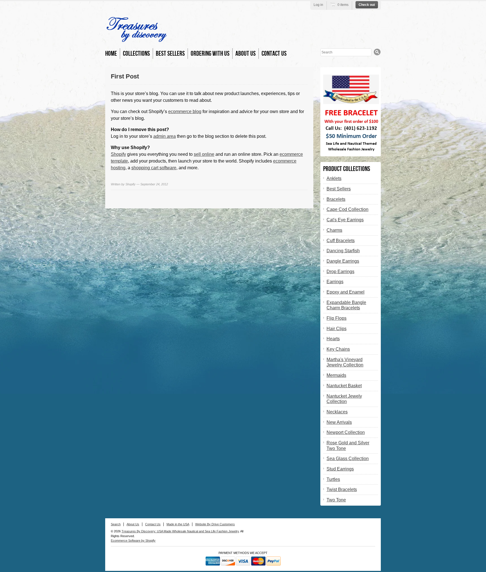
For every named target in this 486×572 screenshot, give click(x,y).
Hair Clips (336, 328)
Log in (318, 5)
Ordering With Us (210, 53)
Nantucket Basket (344, 385)
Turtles (333, 479)
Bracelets (336, 199)
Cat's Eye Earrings (345, 219)
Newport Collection (346, 432)
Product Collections (346, 169)
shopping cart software (153, 167)
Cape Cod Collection (347, 209)
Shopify (118, 154)
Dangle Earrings (343, 261)
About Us (245, 53)
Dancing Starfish (343, 250)
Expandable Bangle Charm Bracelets (346, 305)
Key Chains (338, 349)
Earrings (335, 281)
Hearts (333, 338)
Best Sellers (170, 53)
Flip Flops (336, 318)
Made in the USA (177, 524)
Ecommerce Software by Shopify (133, 540)
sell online (204, 154)
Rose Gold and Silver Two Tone (348, 445)
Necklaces (337, 411)
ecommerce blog (184, 111)
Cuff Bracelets (341, 240)
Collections (136, 53)
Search (116, 524)
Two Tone (336, 499)
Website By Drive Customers (215, 524)
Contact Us (274, 53)
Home (111, 53)
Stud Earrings (340, 469)
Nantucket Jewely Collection (344, 399)
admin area (164, 136)
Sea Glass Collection (348, 458)
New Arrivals (339, 422)
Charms (334, 230)
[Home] (136, 39)
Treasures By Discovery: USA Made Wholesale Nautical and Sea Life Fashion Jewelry (180, 531)
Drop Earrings (340, 271)
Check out (367, 5)
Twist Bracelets (342, 489)
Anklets (334, 178)
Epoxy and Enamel (345, 292)
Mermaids (336, 375)
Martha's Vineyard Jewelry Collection (345, 362)
